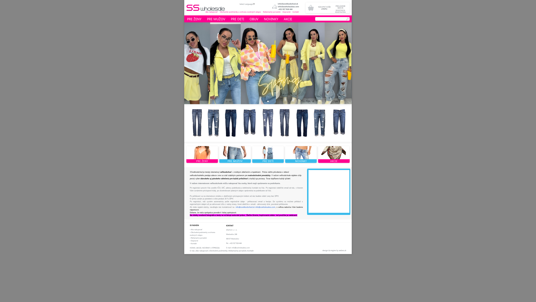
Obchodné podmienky (218, 250)
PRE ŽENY (202, 161)
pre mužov (216, 19)
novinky (271, 19)
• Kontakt (193, 243)
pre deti (237, 19)
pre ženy (194, 19)
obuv (254, 19)
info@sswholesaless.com (288, 6)
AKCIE (334, 161)
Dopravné (286, 12)
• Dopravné (194, 241)
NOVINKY (301, 161)
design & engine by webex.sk (334, 250)
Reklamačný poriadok (271, 12)
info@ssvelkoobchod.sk (288, 4)
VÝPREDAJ (215, 247)
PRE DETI (268, 161)
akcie (288, 19)
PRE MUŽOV (235, 161)
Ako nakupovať (211, 12)
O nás (192, 250)
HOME (192, 247)
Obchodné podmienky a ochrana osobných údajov (240, 12)
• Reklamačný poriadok (198, 238)
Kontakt (296, 12)
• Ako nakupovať (196, 229)
